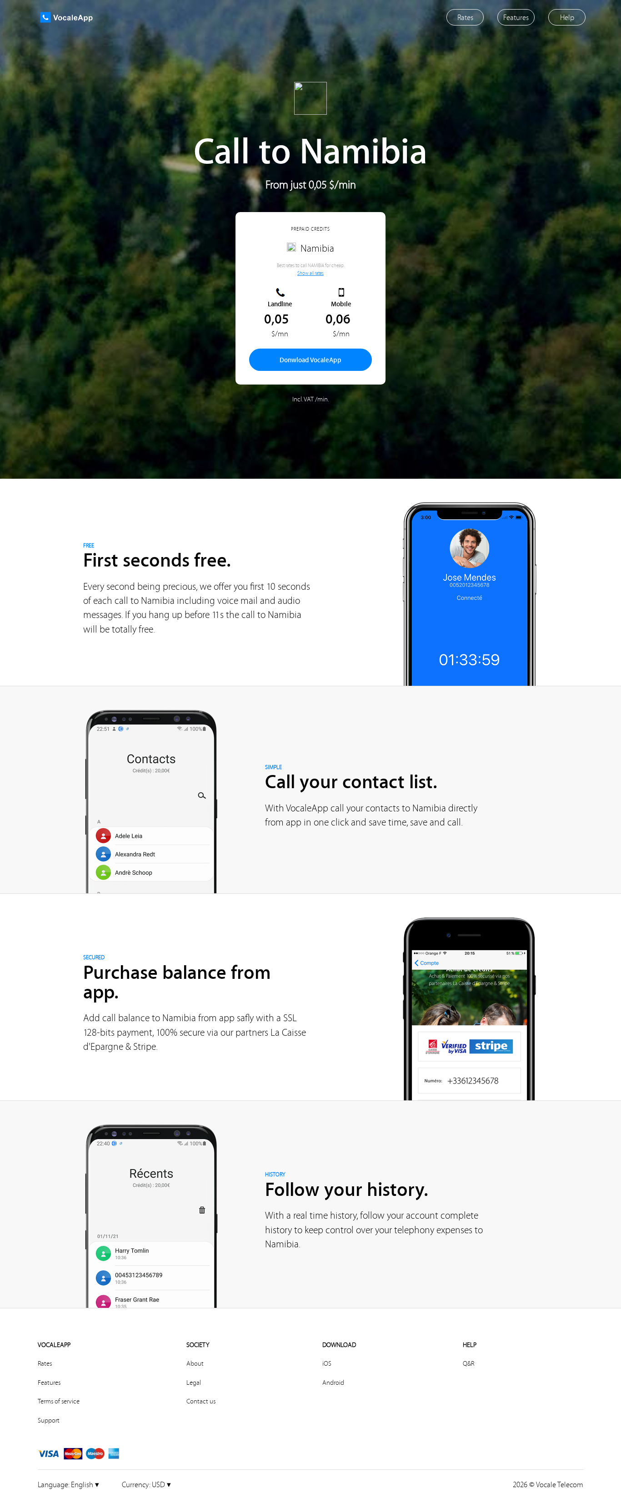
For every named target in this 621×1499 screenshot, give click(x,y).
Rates (45, 1363)
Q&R (468, 1363)
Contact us (200, 1401)
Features (49, 1382)
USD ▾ (146, 1484)
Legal (193, 1382)
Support (49, 1420)
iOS (326, 1363)
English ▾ (68, 1484)
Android (333, 1382)
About (195, 1363)
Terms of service (59, 1401)
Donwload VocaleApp (310, 359)
